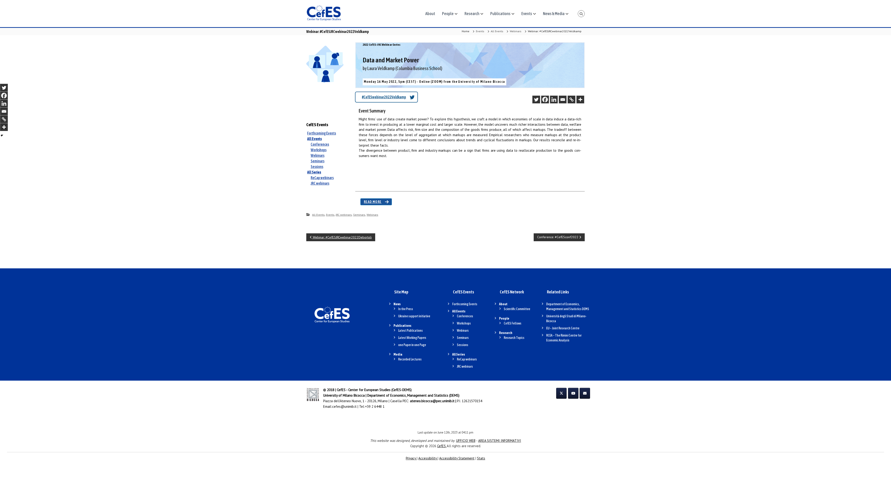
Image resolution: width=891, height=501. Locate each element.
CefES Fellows (512, 323)
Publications (500, 13)
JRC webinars (320, 183)
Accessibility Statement (457, 458)
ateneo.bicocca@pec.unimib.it (432, 401)
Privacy (411, 458)
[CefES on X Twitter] (561, 393)
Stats (481, 458)
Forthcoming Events (321, 133)
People (448, 13)
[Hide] (2, 135)
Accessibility (428, 458)
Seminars (317, 161)
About (430, 13)
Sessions (317, 166)
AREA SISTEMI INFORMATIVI (499, 440)
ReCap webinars (322, 178)
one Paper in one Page (412, 345)
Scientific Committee (517, 309)
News (397, 304)
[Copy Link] (571, 99)
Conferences (320, 144)
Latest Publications (410, 330)
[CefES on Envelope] (585, 393)
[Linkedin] (554, 99)
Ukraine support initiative (414, 316)
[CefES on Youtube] (573, 393)
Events (526, 13)
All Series (314, 172)
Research (472, 13)
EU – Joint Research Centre (562, 328)
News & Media (554, 13)
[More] (580, 99)
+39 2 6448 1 (374, 406)
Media (398, 354)
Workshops (318, 150)
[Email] (563, 99)
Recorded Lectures (410, 359)
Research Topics (514, 338)
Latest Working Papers (412, 338)
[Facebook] (545, 99)
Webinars (515, 31)
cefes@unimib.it (344, 406)
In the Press (405, 309)
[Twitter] (536, 99)
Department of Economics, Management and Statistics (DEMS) (413, 395)
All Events (497, 31)
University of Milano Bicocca (344, 395)
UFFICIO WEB (465, 440)
